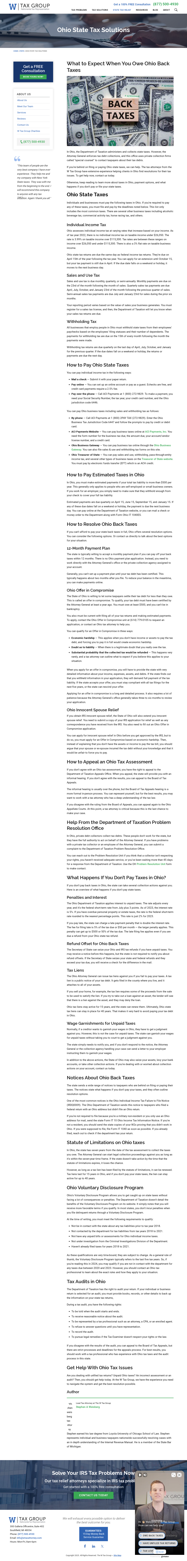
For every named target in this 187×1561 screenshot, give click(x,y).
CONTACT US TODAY (93, 1495)
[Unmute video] (140, 1475)
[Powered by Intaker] (165, 1556)
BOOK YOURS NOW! (33, 77)
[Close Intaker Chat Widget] (179, 1475)
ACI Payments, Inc (155, 431)
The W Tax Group (29, 8)
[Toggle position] (173, 1475)
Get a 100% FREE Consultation (132, 4)
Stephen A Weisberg (88, 1407)
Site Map (117, 1555)
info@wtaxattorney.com (29, 1537)
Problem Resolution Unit (151, 864)
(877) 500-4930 (165, 4)
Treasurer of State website (157, 459)
